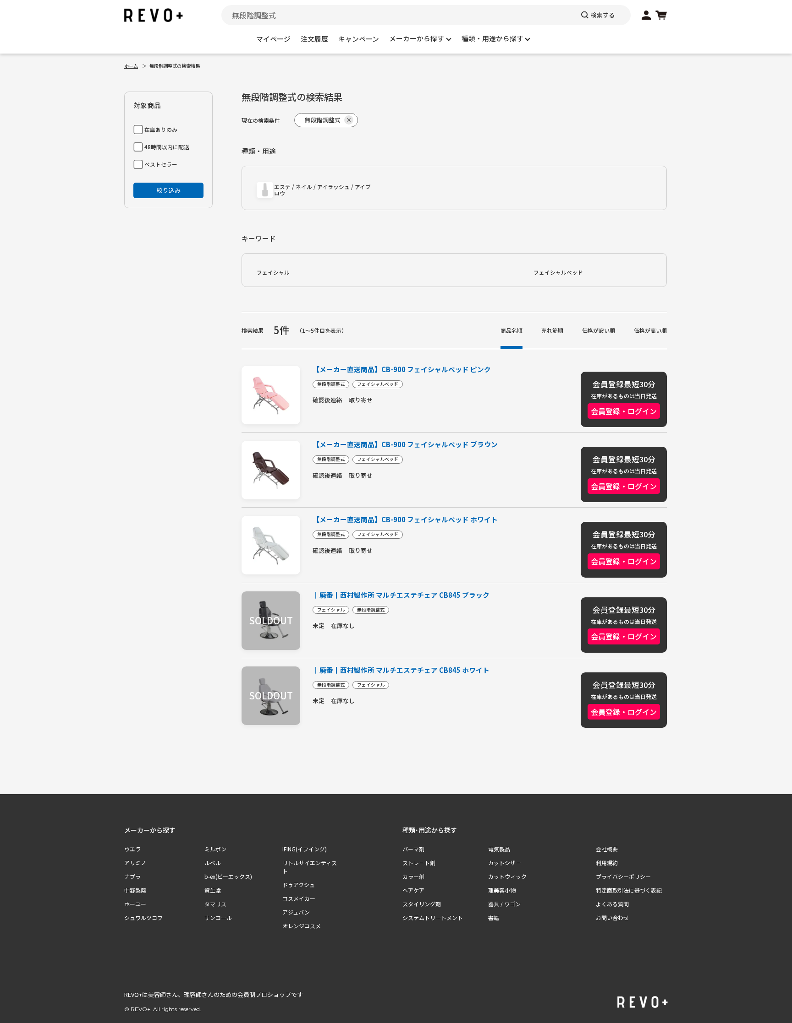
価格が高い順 (650, 330)
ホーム (131, 65)
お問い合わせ (612, 917)
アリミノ (135, 862)
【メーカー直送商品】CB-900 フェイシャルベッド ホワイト (405, 520)
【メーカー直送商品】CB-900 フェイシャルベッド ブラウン (405, 445)
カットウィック (507, 876)
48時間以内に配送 (166, 147)
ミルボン (215, 849)
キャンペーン (358, 38)
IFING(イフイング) (304, 849)
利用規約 (607, 862)
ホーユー (135, 904)
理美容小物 (502, 890)
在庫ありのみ (160, 129)
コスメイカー (298, 898)
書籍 (493, 917)
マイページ (273, 38)
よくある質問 (612, 904)
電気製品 (499, 849)
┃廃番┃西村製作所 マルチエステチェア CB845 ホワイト (401, 670)
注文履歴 (314, 38)
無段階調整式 (331, 384)
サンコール (218, 917)
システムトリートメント (432, 917)
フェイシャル (273, 272)
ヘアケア (413, 890)
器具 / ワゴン (504, 904)
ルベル (212, 862)
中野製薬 (135, 890)
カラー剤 (413, 876)
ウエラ (132, 849)
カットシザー (504, 862)
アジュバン (296, 912)
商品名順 (511, 330)
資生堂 (212, 890)
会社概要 (607, 849)
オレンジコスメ (301, 926)
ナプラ (132, 876)
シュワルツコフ (143, 917)
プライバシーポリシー (623, 876)
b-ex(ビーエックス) (228, 876)
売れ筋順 (552, 330)
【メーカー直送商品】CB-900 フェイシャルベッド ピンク (402, 369)
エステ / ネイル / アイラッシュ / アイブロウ (322, 190)
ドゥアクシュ (298, 884)
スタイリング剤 (421, 904)
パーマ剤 (413, 849)
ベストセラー (160, 164)
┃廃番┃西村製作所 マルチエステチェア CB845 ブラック (401, 595)
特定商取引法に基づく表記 (629, 890)
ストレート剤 (418, 862)
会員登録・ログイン (624, 411)
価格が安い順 (598, 330)
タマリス (215, 904)
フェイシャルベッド (558, 272)
